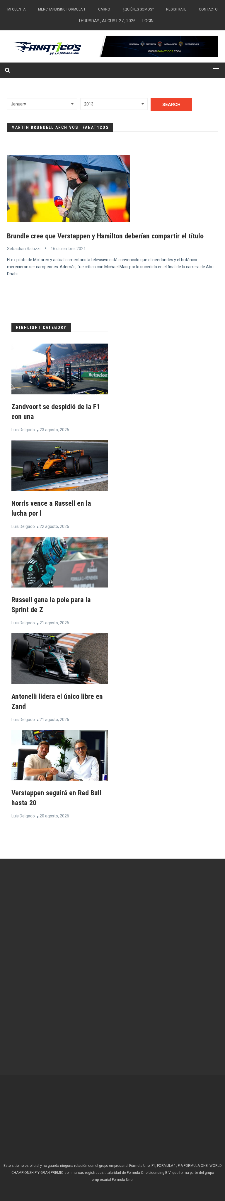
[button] (42, 104)
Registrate (176, 9)
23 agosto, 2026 (54, 429)
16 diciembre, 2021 (68, 248)
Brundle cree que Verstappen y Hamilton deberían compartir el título (105, 236)
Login (148, 20)
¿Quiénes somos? (138, 9)
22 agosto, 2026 (54, 526)
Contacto (208, 9)
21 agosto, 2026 (54, 623)
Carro (104, 9)
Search (171, 104)
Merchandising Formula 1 (62, 9)
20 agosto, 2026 (54, 816)
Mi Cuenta (16, 9)
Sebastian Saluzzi (23, 248)
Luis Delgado (23, 429)
